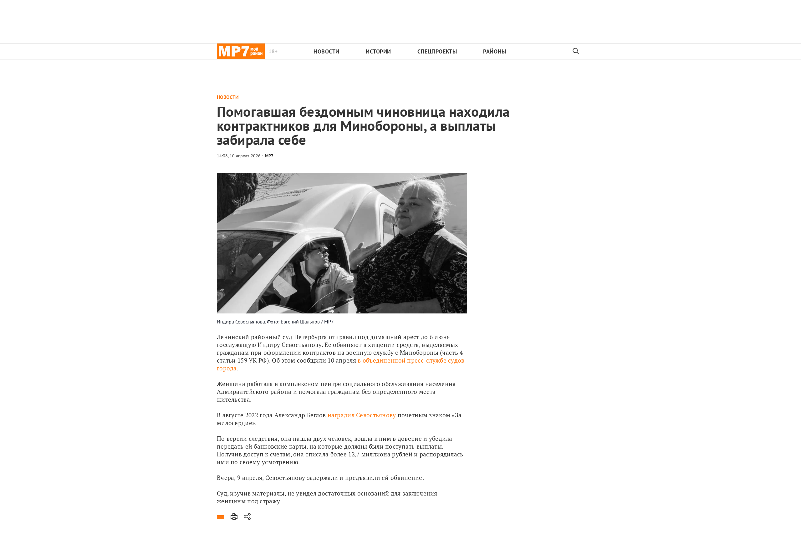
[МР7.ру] (241, 51)
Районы (494, 51)
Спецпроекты (437, 51)
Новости (326, 51)
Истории (378, 51)
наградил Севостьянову (362, 415)
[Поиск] (576, 51)
